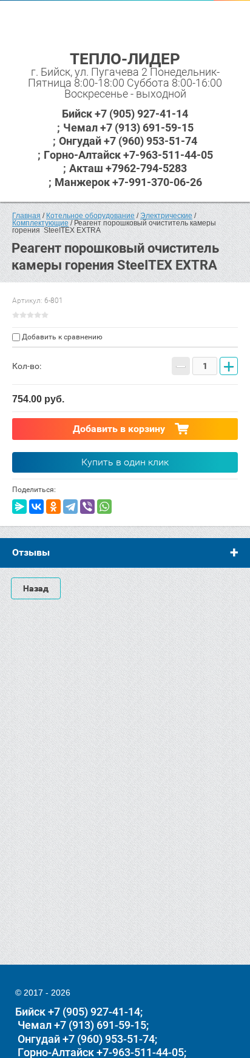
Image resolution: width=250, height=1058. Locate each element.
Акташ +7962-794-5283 (128, 168)
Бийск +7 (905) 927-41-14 (125, 113)
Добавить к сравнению (61, 337)
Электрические (166, 215)
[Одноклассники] (53, 506)
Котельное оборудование (90, 215)
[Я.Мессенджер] (19, 506)
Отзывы (31, 552)
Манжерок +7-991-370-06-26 (128, 182)
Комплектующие (40, 223)
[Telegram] (70, 506)
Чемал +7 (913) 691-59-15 (128, 127)
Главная (26, 215)
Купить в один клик (125, 462)
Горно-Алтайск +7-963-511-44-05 (128, 154)
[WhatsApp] (104, 506)
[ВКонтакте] (36, 506)
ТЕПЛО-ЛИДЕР (125, 59)
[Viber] (87, 506)
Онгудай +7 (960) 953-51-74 (128, 141)
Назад (36, 588)
